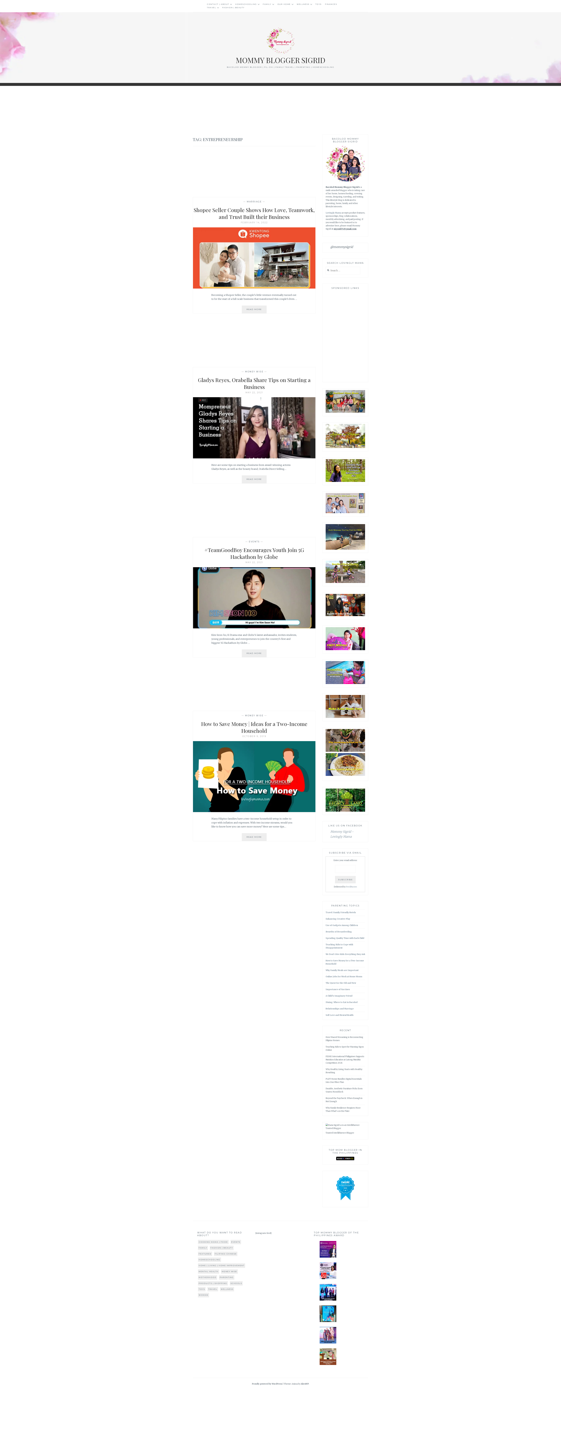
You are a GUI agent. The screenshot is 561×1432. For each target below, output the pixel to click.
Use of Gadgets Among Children (342, 925)
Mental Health (208, 1271)
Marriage (254, 201)
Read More (257, 310)
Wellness (303, 4)
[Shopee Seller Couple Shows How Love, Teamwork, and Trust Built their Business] (254, 287)
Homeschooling (246, 4)
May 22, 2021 (254, 392)
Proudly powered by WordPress (267, 1384)
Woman (203, 1295)
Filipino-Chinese (226, 1254)
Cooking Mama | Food (213, 1242)
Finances (331, 4)
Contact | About (218, 4)
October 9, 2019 (254, 736)
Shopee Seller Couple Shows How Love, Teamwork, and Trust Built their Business (254, 213)
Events (254, 541)
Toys (318, 4)
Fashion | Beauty (233, 7)
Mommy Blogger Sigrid (280, 60)
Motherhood (207, 1277)
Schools (236, 1283)
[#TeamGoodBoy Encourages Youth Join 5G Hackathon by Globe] (254, 627)
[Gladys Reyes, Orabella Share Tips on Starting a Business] (254, 457)
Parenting (227, 1277)
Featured (205, 1254)
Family (267, 4)
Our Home (284, 4)
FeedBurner (351, 887)
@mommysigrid (341, 247)
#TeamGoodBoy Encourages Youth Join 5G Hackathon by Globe (254, 553)
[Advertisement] (280, 110)
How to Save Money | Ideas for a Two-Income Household (254, 727)
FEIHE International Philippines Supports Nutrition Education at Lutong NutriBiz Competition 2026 (345, 1059)
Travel (211, 7)
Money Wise (254, 371)
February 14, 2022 (254, 222)
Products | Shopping (213, 1283)
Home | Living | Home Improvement (221, 1265)
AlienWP (305, 1384)
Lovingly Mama (333, 213)
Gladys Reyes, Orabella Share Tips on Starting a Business (254, 383)
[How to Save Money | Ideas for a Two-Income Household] (254, 811)
